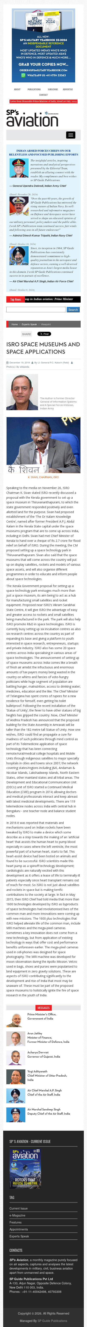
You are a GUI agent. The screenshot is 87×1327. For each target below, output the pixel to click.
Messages (44, 1008)
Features (16, 1222)
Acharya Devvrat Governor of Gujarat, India (43, 1054)
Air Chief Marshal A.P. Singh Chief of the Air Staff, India (44, 1092)
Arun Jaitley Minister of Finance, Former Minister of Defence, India (48, 1037)
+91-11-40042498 (34, 1291)
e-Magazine (17, 1215)
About (17, 89)
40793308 (54, 1291)
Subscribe (53, 89)
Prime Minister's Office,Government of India (41, 1016)
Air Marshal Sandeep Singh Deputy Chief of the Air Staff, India (48, 1111)
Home (15, 324)
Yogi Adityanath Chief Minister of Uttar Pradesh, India (47, 1075)
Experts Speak (29, 324)
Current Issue (19, 1208)
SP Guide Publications (52, 1321)
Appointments (19, 1229)
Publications (34, 89)
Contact (43, 94)
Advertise (68, 89)
